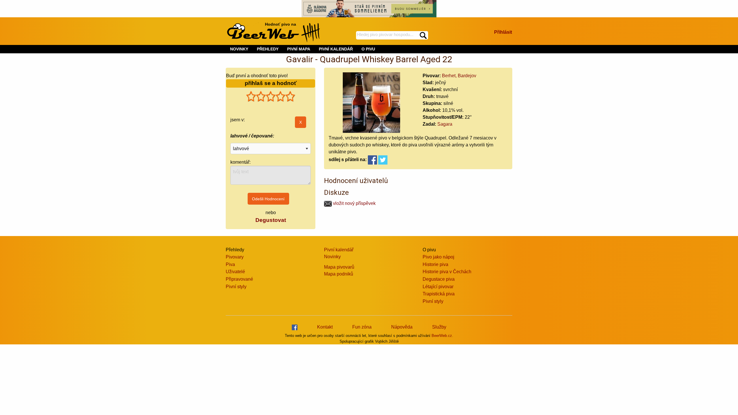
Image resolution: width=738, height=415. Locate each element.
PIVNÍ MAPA (298, 49)
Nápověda (402, 327)
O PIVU (368, 49)
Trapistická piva (439, 293)
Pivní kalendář (338, 249)
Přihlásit (503, 32)
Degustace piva (439, 279)
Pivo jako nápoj (438, 256)
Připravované (239, 279)
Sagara (444, 124)
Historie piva (435, 264)
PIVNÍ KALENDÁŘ (336, 49)
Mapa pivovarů (339, 267)
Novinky (332, 256)
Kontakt (325, 327)
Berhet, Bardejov (459, 75)
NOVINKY (239, 49)
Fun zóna (362, 327)
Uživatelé (235, 271)
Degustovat (270, 220)
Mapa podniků (338, 273)
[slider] (270, 96)
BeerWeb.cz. (442, 335)
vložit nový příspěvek (354, 203)
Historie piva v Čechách (447, 271)
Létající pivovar (438, 286)
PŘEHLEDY (267, 49)
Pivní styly (236, 286)
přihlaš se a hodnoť (271, 83)
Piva (230, 264)
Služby (439, 327)
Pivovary (235, 256)
